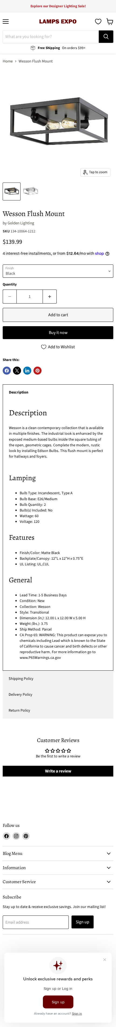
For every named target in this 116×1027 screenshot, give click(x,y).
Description (18, 392)
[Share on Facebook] (7, 371)
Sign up (82, 922)
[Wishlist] (98, 22)
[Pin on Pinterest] (37, 371)
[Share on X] (17, 371)
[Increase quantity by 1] (50, 297)
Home (8, 61)
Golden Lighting (21, 223)
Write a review (58, 771)
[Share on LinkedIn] (27, 371)
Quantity (10, 285)
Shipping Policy (21, 678)
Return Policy (19, 710)
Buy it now (58, 333)
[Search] (106, 36)
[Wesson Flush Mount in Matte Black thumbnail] (11, 191)
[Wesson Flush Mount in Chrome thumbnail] (30, 191)
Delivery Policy (20, 694)
